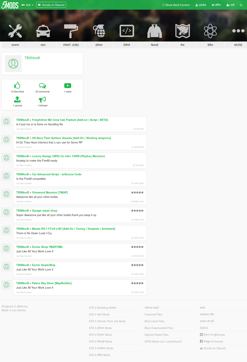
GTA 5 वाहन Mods (99, 314)
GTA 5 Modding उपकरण (102, 307)
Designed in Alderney (15, 306)
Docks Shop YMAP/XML (47, 247)
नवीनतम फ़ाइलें (152, 307)
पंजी (232, 5)
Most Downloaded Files (159, 328)
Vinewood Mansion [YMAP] (50, 192)
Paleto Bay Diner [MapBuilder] (52, 283)
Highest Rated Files (156, 335)
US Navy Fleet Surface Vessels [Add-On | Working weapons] (71, 138)
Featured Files (153, 314)
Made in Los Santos (14, 310)
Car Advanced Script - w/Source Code (56, 174)
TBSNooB (32, 57)
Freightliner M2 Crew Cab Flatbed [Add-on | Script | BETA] (70, 120)
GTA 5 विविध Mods (99, 355)
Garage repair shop (44, 210)
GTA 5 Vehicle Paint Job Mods (107, 321)
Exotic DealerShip (43, 265)
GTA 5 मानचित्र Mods (101, 348)
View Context (25, 128)
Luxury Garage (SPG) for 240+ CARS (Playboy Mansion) (68, 156)
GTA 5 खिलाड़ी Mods (100, 341)
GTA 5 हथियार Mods (100, 328)
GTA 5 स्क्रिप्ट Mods (100, 335)
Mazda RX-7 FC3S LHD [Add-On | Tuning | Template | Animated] (73, 229)
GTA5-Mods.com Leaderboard (163, 341)
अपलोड (202, 5)
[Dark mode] (241, 5)
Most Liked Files (154, 321)
